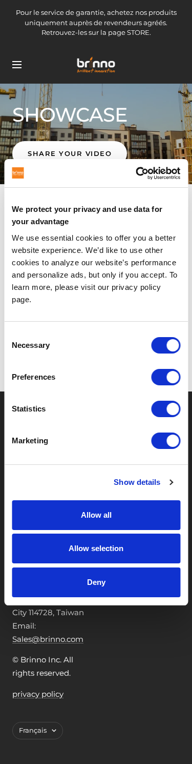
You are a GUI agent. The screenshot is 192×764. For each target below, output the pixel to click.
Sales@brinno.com (47, 639)
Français (33, 730)
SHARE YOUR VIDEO (70, 153)
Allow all (96, 515)
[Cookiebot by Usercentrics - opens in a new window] (136, 173)
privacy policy (37, 694)
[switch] (165, 377)
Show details (137, 482)
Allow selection (96, 548)
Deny (96, 582)
